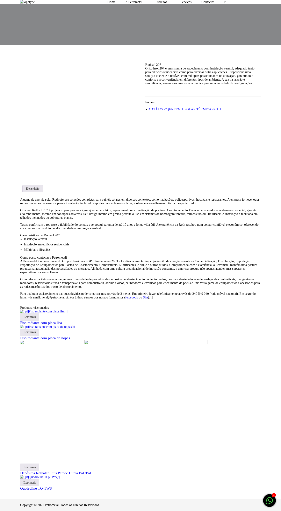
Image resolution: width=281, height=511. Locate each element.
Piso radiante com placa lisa (41, 323)
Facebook (131, 297)
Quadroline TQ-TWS (36, 488)
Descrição (32, 188)
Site (145, 297)
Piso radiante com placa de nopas (45, 338)
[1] (269, 502)
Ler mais (29, 317)
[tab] (32, 188)
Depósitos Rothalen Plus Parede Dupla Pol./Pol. (56, 473)
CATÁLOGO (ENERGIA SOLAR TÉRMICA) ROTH (186, 109)
